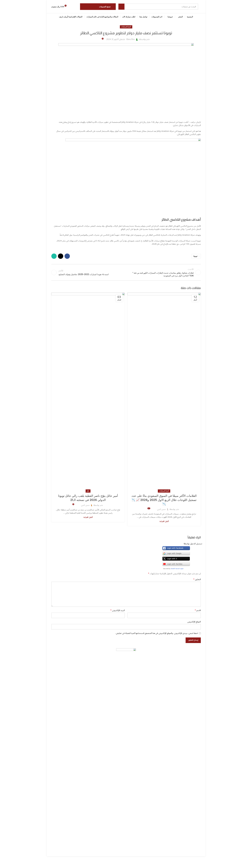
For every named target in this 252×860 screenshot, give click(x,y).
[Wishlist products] (71, 6)
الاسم (198, 610)
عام (88, 491)
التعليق (197, 579)
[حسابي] (76, 6)
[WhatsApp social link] (54, 256)
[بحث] (121, 7)
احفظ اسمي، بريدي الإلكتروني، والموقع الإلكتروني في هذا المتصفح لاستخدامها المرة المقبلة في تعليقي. (156, 633)
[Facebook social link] (67, 256)
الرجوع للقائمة (126, 272)
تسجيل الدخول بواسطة (193, 543)
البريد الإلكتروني (117, 610)
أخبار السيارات (126, 26)
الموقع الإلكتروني (194, 621)
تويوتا (195, 256)
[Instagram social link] (128, 854)
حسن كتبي (161, 509)
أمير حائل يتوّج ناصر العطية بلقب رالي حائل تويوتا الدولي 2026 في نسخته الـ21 (88, 498)
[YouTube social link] (124, 854)
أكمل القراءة (164, 521)
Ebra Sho (130, 39)
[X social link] (60, 256)
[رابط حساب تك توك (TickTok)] (119, 854)
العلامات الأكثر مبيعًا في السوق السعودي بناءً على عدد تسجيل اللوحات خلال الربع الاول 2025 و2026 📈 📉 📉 (164, 500)
